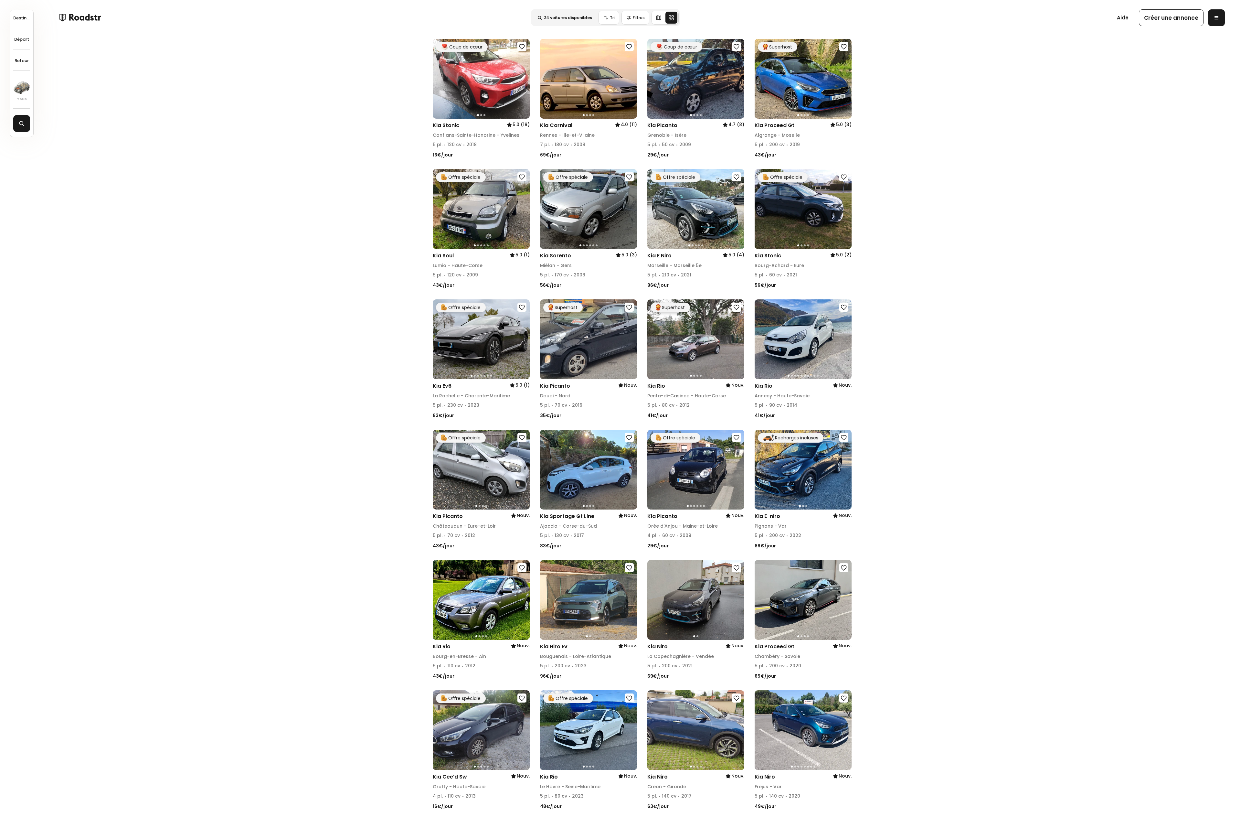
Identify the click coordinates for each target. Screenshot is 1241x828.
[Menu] (1216, 17)
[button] (440, 79)
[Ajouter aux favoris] (521, 46)
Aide (1123, 17)
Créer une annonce (1171, 18)
